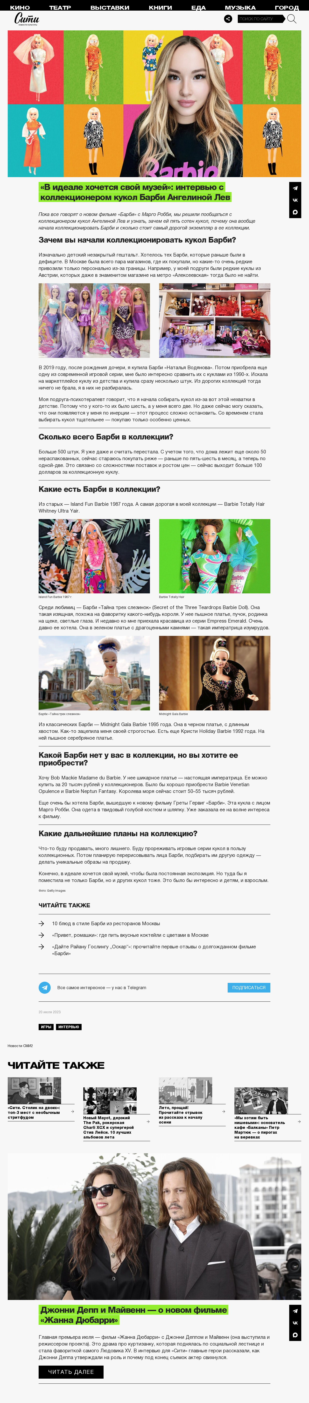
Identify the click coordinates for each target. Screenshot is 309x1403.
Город (287, 8)
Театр (60, 8)
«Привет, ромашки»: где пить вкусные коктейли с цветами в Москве (130, 935)
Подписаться (249, 987)
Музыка (240, 8)
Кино (20, 8)
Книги (160, 8)
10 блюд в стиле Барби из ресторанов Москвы (106, 923)
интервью (68, 1027)
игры (46, 1027)
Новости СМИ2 (20, 1046)
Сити (27, 19)
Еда (198, 8)
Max (295, 212)
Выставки (110, 8)
